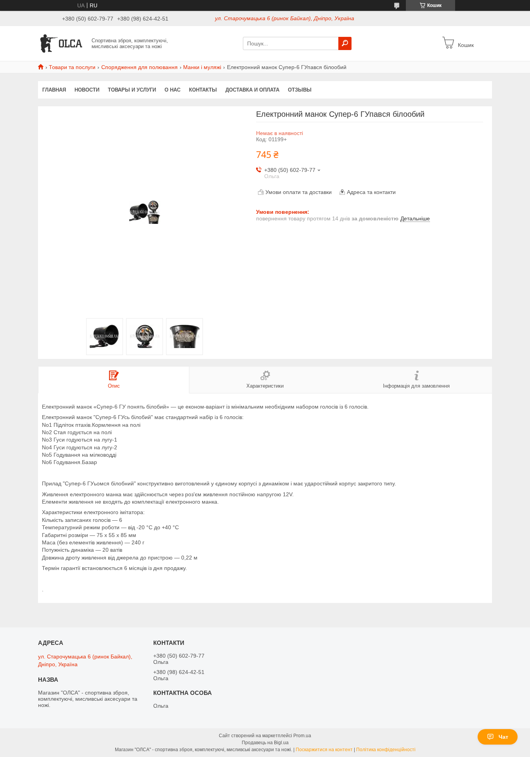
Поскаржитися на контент (324, 749)
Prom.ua (302, 735)
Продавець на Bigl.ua (265, 742)
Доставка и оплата (252, 90)
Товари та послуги (72, 67)
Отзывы (300, 90)
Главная (54, 90)
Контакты (203, 90)
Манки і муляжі (202, 67)
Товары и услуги (132, 90)
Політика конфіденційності (386, 749)
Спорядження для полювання (139, 67)
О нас (172, 90)
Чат (503, 737)
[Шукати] (345, 43)
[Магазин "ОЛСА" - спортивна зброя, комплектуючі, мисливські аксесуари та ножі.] (62, 43)
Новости (86, 90)
